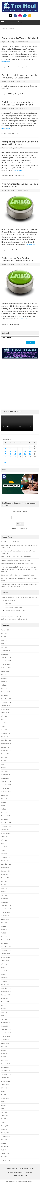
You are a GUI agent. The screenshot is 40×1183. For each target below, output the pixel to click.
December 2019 (6, 905)
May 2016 (4, 1053)
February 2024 (5, 733)
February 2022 (5, 816)
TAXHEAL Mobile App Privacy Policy (16, 610)
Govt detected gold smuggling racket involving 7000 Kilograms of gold (19, 103)
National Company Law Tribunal (11, 616)
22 (30, 454)
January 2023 (5, 778)
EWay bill (18, 94)
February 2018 (5, 981)
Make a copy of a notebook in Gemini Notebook (16, 556)
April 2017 (4, 1015)
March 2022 (4, 812)
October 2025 (5, 664)
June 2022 (4, 802)
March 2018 (4, 977)
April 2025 (4, 685)
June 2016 (4, 1050)
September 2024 (6, 709)
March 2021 (4, 853)
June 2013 (4, 1105)
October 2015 (5, 1077)
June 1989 (4, 1157)
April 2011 (4, 1122)
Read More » (5, 62)
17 (5, 454)
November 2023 (6, 743)
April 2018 (4, 974)
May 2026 (4, 640)
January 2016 (5, 1067)
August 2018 (5, 960)
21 (25, 454)
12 (15, 451)
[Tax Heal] (20, 12)
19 (15, 454)
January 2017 (5, 1026)
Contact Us (33, 597)
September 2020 (6, 874)
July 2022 (4, 798)
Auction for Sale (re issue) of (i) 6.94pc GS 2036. (15, 560)
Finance (10, 175)
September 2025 (6, 668)
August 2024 (5, 712)
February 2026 (5, 650)
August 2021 (5, 836)
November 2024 (6, 702)
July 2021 (4, 840)
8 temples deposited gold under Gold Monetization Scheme (19, 142)
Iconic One (9, 1181)
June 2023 (4, 761)
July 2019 (4, 922)
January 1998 (5, 1146)
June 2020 (4, 885)
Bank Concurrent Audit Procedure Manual (14, 619)
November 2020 (6, 867)
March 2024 (4, 730)
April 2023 (4, 767)
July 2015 (4, 1088)
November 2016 (6, 1033)
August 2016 (5, 1043)
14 (25, 451)
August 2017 (5, 1002)
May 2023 (4, 764)
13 (20, 451)
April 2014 (4, 1101)
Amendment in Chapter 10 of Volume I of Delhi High (17, 563)
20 (20, 454)
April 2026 (4, 643)
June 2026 (4, 637)
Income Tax (16, 67)
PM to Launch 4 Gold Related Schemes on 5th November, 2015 (17, 259)
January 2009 (5, 1132)
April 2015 (4, 1095)
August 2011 (5, 1115)
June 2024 (4, 719)
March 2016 (4, 1060)
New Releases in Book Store (13, 607)
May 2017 (4, 1012)
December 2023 (6, 740)
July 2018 (4, 964)
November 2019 (6, 909)
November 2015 (6, 1074)
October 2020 (5, 871)
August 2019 (5, 919)
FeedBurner (24, 528)
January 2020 (5, 902)
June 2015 (4, 1091)
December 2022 (6, 781)
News (10, 133)
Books (10, 67)
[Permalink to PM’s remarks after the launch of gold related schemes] (20, 225)
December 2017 (6, 988)
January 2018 (5, 984)
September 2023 (6, 750)
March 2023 (4, 771)
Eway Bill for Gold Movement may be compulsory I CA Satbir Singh (19, 76)
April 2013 (4, 1108)
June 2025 (4, 678)
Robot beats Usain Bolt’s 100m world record (14, 542)
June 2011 (4, 1119)
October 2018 (5, 953)
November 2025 (6, 661)
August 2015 (5, 1084)
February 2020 (5, 898)
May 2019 (4, 929)
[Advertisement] (20, 382)
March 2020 (4, 895)
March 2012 (4, 1112)
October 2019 (5, 912)
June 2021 (4, 843)
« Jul (4, 462)
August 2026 (5, 630)
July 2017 (4, 1005)
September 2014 (6, 1098)
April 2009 (4, 1129)
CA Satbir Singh (9, 42)
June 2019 (4, 926)
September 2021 (6, 833)
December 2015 (6, 1070)
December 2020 (6, 864)
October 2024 (5, 705)
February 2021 (5, 857)
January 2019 (5, 943)
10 (5, 451)
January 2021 (5, 860)
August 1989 (5, 1153)
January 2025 (5, 695)
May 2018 (4, 971)
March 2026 (4, 647)
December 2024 (6, 699)
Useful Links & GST (10, 600)
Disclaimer (8, 603)
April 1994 (4, 1150)
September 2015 (6, 1081)
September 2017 (6, 998)
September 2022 (6, 791)
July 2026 (4, 633)
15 (30, 451)
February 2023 (5, 774)
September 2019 (6, 915)
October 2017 (5, 995)
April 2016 (4, 1057)
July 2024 (4, 716)
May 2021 (4, 847)
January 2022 (5, 819)
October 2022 (5, 788)
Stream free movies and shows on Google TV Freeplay (18, 575)
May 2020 (4, 888)
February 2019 (5, 940)
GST (9, 94)
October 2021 (5, 829)
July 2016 (4, 1046)
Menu (20, 22)
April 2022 (4, 809)
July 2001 (4, 1139)
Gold (25, 67)
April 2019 (4, 933)
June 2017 (4, 1008)
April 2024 (4, 726)
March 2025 (4, 688)
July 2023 (4, 757)
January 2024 (5, 736)
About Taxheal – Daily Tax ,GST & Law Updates (15, 597)
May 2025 (4, 681)
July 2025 (4, 674)
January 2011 (5, 1126)
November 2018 (6, 950)
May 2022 (4, 805)
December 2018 (6, 947)
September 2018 (6, 957)
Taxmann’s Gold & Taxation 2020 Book (19, 38)
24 (5, 456)
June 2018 (4, 967)
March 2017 (4, 1019)
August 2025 (5, 671)
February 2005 (5, 1136)
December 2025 (6, 657)
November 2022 (6, 785)
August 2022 (5, 795)
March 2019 (4, 936)
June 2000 (4, 1143)
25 (10, 456)
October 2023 (5, 747)
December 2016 (6, 1029)
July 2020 (4, 881)
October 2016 (5, 1036)
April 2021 (4, 850)
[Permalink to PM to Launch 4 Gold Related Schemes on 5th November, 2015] (20, 299)
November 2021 (6, 826)
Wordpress (29, 1181)
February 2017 (5, 1022)
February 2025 (5, 692)
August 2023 (5, 754)
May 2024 (4, 723)
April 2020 (4, 891)
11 (10, 451)
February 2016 (5, 1064)
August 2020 (5, 878)
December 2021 (6, 823)
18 (10, 454)
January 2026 (5, 654)
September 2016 (6, 1039)
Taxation (31, 67)
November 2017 (6, 991)
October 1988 (5, 1160)
